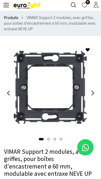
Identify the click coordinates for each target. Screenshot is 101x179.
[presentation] (8, 93)
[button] (41, 139)
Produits (11, 18)
